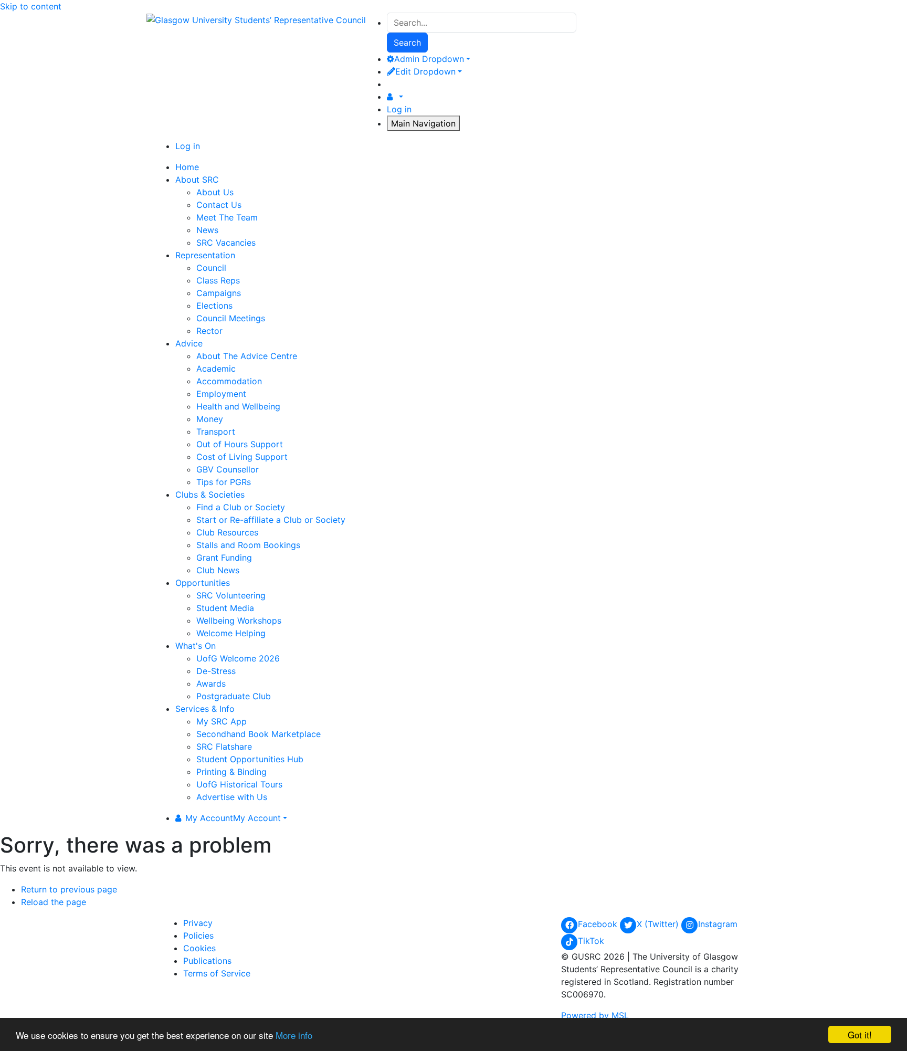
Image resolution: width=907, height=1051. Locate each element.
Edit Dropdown (425, 71)
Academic (216, 368)
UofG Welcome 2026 (238, 658)
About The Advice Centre (246, 356)
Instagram (717, 924)
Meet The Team (227, 217)
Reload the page (53, 902)
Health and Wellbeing (238, 406)
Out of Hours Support (239, 444)
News (207, 230)
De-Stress (216, 671)
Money (209, 419)
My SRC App (221, 721)
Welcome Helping (231, 633)
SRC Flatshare (224, 746)
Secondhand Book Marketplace (258, 734)
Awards (211, 683)
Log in (399, 109)
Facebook (599, 924)
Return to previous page (69, 889)
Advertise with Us (231, 797)
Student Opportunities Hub (249, 759)
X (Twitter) (659, 924)
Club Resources (227, 532)
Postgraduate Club (233, 696)
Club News (217, 570)
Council (211, 267)
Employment (221, 393)
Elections (214, 305)
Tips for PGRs (223, 482)
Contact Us (218, 204)
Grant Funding (224, 557)
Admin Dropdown (429, 59)
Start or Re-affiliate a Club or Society (270, 519)
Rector (209, 330)
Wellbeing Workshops (238, 620)
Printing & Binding (231, 771)
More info (294, 1035)
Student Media (225, 608)
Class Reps (218, 280)
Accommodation (229, 381)
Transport (215, 431)
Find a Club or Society (240, 507)
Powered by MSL (595, 1015)
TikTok (591, 941)
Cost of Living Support (242, 456)
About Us (215, 192)
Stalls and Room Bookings (248, 545)
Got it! (860, 1034)
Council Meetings (230, 318)
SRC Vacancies (226, 242)
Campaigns (218, 293)
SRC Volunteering (231, 595)
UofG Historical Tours (239, 784)
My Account (233, 818)
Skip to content (30, 6)
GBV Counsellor (227, 469)
